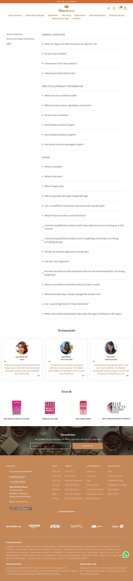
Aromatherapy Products (54, 558)
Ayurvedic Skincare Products (18, 546)
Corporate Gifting (115, 480)
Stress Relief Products (50, 571)
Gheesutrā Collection (34, 15)
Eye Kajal (58, 549)
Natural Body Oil (13, 555)
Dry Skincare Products (29, 571)
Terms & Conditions (95, 489)
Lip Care (55, 485)
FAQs (88, 480)
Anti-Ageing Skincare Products (19, 568)
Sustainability (114, 489)
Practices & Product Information (20, 39)
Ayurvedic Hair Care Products (98, 546)
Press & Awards (93, 498)
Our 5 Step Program (74, 498)
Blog (110, 471)
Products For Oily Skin (95, 571)
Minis (54, 494)
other (9, 43)
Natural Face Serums (39, 552)
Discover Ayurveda (73, 480)
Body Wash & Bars (90, 555)
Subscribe (87, 446)
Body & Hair (80, 15)
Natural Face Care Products (45, 546)
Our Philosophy (72, 489)
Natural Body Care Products (71, 546)
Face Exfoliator (57, 552)
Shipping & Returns (95, 494)
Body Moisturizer (50, 555)
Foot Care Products (70, 571)
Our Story (69, 471)
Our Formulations (73, 494)
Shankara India (67, 511)
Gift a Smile (113, 494)
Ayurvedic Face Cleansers (17, 552)
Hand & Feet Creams (32, 555)
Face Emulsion (86, 549)
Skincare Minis (35, 549)
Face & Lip (66, 15)
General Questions (15, 34)
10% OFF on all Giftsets (67, 1)
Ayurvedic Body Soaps (15, 558)
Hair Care (56, 480)
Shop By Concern (116, 15)
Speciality (117, 555)
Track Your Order (115, 476)
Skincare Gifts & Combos (77, 558)
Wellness (77, 18)
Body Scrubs (106, 555)
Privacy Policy (92, 485)
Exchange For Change (117, 485)
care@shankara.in (17, 476)
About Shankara (72, 485)
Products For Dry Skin (89, 568)
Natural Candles (34, 558)
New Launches (15, 15)
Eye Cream (81, 552)
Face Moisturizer (111, 549)
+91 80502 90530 (17, 481)
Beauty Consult (92, 574)
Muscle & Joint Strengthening (20, 574)
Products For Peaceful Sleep (47, 574)
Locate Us (90, 471)
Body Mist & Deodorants (70, 555)
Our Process (70, 476)
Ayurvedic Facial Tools (109, 552)
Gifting (55, 498)
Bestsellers (53, 15)
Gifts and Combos (97, 15)
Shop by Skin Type (60, 18)
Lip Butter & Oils (71, 549)
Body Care (56, 476)
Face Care (56, 471)
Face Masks (93, 552)
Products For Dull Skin (44, 568)
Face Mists (69, 552)
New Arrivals (21, 549)
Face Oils (98, 549)
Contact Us (91, 476)
